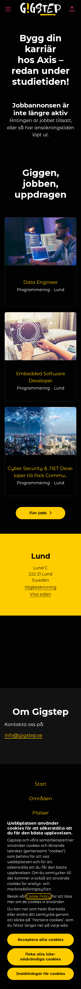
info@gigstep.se (23, 735)
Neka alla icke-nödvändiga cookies (40, 956)
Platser (40, 813)
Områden (40, 798)
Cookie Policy (38, 896)
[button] (72, 9)
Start (40, 784)
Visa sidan (40, 594)
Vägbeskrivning (40, 587)
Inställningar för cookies (40, 974)
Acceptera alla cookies (40, 940)
